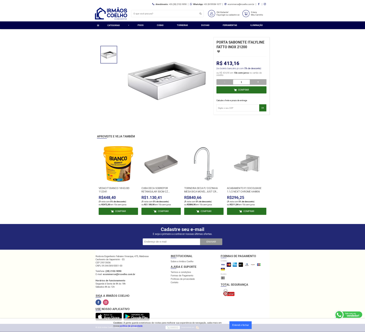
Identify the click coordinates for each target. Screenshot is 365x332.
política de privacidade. (131, 326)
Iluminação (256, 25)
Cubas (160, 25)
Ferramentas (230, 25)
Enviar (211, 241)
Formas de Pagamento (182, 275)
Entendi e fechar (240, 325)
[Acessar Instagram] (265, 4)
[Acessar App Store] (109, 317)
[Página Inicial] (111, 19)
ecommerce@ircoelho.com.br (241, 4)
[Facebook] (98, 302)
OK (262, 108)
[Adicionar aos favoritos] (218, 51)
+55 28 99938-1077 (212, 4)
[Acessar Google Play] (136, 317)
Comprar (243, 89)
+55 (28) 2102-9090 (178, 4)
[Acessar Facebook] (259, 4)
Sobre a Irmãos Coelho (182, 261)
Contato (174, 282)
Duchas (205, 25)
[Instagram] (106, 302)
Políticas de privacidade (183, 279)
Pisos (141, 25)
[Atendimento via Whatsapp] (348, 315)
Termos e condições (181, 272)
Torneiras (182, 25)
